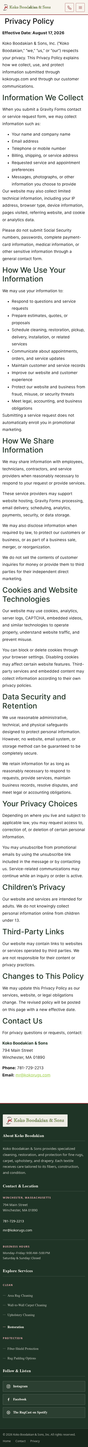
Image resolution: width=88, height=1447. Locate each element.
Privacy (35, 1441)
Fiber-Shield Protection (23, 1348)
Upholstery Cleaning (21, 1315)
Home (7, 1441)
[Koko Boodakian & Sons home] (27, 7)
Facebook (20, 1399)
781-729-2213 (13, 1221)
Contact (20, 1441)
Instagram (20, 1386)
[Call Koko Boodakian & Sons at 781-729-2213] (69, 7)
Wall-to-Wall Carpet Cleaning (27, 1305)
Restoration (16, 1327)
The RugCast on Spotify (30, 1412)
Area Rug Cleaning (20, 1295)
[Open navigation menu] (80, 7)
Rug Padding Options (22, 1358)
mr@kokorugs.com (32, 1075)
